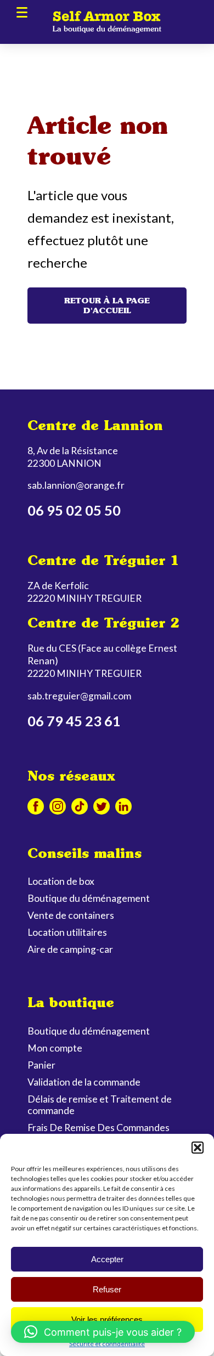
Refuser (107, 1289)
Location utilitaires (67, 932)
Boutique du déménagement (88, 898)
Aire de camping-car (70, 949)
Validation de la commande (83, 1082)
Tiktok (79, 806)
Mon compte (54, 1048)
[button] (197, 1147)
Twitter (101, 806)
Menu (21, 12)
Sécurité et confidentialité (107, 1344)
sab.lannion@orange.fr (76, 485)
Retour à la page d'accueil (107, 305)
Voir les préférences (107, 1319)
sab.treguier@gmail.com (79, 696)
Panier (41, 1065)
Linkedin (123, 806)
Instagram (57, 806)
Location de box (60, 881)
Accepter (107, 1259)
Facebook (35, 806)
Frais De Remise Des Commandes (98, 1127)
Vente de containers (70, 915)
